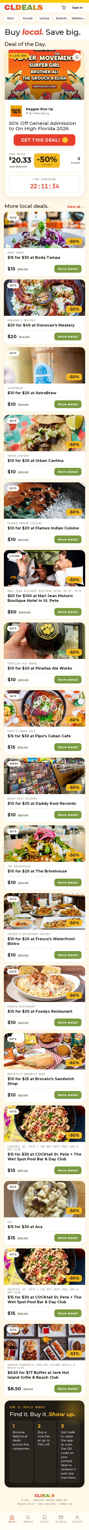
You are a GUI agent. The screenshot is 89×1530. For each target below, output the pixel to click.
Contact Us (65, 1504)
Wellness (79, 18)
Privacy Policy (26, 1504)
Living (44, 18)
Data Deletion (47, 1504)
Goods (28, 18)
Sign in (77, 7)
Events (61, 18)
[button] (64, 7)
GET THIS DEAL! (40, 140)
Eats (10, 18)
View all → (75, 207)
